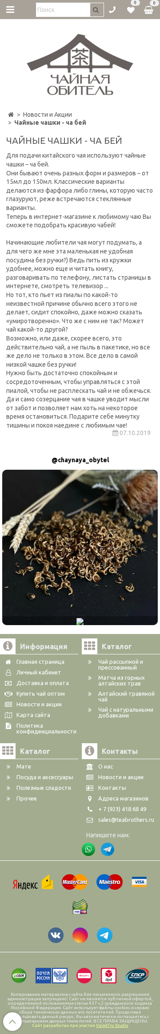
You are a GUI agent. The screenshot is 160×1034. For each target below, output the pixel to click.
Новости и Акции (47, 114)
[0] (131, 8)
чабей (105, 225)
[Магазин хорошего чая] (80, 62)
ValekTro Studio (112, 1025)
